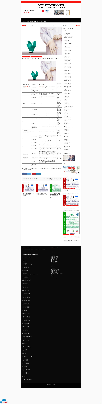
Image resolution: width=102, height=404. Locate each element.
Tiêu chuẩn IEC (66, 137)
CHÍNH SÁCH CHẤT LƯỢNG (41, 21)
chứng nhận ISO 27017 (67, 84)
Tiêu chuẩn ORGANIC (26, 373)
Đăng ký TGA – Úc (53, 274)
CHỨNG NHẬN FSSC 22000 (55, 256)
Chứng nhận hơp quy (67, 60)
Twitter (29, 173)
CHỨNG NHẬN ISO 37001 (55, 270)
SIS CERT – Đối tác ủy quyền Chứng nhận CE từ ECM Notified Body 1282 (42, 194)
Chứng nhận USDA (26, 330)
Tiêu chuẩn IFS (66, 139)
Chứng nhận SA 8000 (54, 260)
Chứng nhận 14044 (26, 267)
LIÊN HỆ (24, 21)
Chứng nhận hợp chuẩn (26, 287)
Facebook (24, 173)
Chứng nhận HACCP (67, 56)
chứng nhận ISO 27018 (67, 86)
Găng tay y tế (33, 56)
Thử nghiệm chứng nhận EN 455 (68, 127)
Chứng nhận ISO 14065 (26, 297)
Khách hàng (65, 163)
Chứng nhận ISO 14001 (67, 66)
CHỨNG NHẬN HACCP (54, 257)
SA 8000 (65, 126)
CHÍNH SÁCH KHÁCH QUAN (31, 21)
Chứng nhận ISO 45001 (67, 90)
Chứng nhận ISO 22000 (67, 79)
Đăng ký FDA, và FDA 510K (55, 272)
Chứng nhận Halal (66, 57)
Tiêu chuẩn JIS (66, 143)
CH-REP (65, 31)
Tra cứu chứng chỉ (66, 149)
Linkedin (39, 173)
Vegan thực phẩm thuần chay (68, 150)
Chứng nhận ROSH (66, 99)
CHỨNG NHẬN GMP (54, 258)
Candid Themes (60, 385)
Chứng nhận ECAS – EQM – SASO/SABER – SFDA (71, 46)
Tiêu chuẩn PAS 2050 (67, 146)
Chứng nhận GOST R (67, 53)
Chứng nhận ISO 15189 (26, 300)
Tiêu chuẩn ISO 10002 (67, 140)
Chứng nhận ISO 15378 (67, 73)
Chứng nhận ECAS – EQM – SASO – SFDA (57, 273)
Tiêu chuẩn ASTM (66, 129)
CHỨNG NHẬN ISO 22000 (55, 254)
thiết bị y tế (26, 86)
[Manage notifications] (100, 402)
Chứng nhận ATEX (66, 40)
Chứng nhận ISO (53, 250)
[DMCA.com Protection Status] (35, 254)
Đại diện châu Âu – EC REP (68, 109)
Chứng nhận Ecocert (67, 47)
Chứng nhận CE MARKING (26, 56)
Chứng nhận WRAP (26, 333)
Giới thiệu (52, 249)
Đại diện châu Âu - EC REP (75, 205)
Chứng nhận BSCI (66, 41)
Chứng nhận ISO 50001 (26, 320)
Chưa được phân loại (67, 33)
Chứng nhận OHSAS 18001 (55, 269)
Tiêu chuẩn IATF (66, 136)
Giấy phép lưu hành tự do (67, 117)
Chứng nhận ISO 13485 (67, 64)
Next (79, 170)
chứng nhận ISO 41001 (67, 89)
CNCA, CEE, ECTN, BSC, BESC (68, 106)
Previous (64, 170)
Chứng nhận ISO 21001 (67, 77)
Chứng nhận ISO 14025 (67, 67)
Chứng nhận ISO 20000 (67, 76)
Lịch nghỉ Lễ (65, 122)
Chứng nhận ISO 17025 (67, 74)
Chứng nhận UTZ (66, 103)
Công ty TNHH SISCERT (51, 5)
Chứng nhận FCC (25, 277)
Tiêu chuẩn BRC (66, 132)
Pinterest (34, 173)
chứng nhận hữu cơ (26, 290)
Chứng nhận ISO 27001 (67, 83)
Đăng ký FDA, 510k (26, 340)
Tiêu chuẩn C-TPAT (67, 133)
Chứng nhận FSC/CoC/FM (67, 50)
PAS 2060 (24, 353)
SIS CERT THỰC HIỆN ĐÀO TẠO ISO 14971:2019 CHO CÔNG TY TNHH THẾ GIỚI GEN (71, 170)
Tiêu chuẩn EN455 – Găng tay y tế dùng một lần (31, 178)
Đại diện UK (65, 110)
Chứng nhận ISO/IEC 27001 (55, 268)
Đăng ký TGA (66, 113)
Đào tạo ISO (25, 343)
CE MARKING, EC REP (54, 271)
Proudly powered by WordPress (44, 385)
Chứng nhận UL (66, 100)
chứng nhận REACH (67, 97)
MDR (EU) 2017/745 (39, 56)
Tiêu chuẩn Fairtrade (26, 363)
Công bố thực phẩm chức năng (68, 107)
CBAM (65, 30)
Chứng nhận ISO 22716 (26, 310)
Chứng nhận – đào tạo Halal (68, 37)
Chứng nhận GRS (66, 54)
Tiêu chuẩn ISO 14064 (67, 142)
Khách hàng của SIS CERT (67, 119)
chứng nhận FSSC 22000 (67, 51)
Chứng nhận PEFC (66, 96)
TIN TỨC (65, 147)
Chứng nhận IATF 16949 (67, 63)
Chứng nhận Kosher (67, 94)
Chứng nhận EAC (66, 44)
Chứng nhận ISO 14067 (67, 70)
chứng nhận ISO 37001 (67, 87)
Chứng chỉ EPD (66, 34)
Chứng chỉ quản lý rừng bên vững (68, 36)
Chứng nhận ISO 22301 (67, 80)
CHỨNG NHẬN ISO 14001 (55, 263)
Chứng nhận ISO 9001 (67, 93)
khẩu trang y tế (66, 120)
